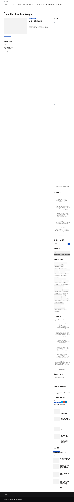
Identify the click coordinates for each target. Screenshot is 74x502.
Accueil (6, 4)
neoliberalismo (57, 293)
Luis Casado (65, 289)
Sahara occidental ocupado (59, 304)
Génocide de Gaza (58, 282)
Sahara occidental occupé (59, 302)
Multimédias (59, 4)
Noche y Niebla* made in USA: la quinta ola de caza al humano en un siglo (65, 439)
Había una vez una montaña (62, 216)
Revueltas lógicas (58, 300)
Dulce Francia (63, 275)
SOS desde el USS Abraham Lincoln (59, 404)
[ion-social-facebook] (56, 382)
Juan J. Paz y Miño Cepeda (59, 286)
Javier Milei (65, 282)
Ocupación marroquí (58, 295)
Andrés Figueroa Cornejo (59, 266)
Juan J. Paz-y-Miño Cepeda (65, 284)
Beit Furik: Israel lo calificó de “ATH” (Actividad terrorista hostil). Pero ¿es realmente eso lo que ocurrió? (62, 211)
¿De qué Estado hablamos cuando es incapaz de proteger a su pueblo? (65, 468)
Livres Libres (40, 4)
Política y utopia (57, 298)
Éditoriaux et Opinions (32, 18)
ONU (64, 295)
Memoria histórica (66, 291)
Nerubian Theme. (13, 499)
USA (65, 309)
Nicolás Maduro (65, 293)
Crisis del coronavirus (58, 273)
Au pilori (13, 4)
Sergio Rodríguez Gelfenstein (60, 307)
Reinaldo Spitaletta (65, 298)
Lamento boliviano (35, 20)
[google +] (17, 26)
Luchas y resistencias (58, 289)
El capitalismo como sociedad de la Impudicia (62, 207)
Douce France (57, 275)
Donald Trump (66, 273)
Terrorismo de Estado (58, 309)
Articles (19, 4)
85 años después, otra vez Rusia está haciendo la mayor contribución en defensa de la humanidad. (62, 234)
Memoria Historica (58, 291)
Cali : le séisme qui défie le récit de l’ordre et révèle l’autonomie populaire (65, 412)
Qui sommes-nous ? (50, 4)
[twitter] (15, 26)
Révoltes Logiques (66, 300)
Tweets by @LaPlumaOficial (59, 377)
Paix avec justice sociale (29, 4)
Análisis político (57, 268)
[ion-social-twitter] (58, 382)
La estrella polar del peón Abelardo (62, 225)
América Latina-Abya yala (59, 264)
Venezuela (57, 311)
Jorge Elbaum (32, 22)
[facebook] (12, 26)
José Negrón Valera (7, 42)
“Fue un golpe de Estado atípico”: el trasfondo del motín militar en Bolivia (8, 40)
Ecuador (56, 277)
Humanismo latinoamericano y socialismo (62, 214)
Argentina (64, 268)
